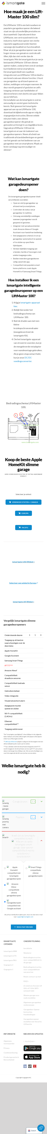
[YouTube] (34, 1066)
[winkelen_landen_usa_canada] (23, 506)
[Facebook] (25, 1066)
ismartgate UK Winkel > (23, 602)
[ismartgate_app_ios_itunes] (33, 1057)
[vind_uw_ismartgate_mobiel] (23, 777)
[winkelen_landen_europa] (23, 517)
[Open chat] (41, 1128)
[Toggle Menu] (43, 3)
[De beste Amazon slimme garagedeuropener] (23, 549)
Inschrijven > (30, 1041)
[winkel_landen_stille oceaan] (24, 532)
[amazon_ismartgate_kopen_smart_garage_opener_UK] (23, 589)
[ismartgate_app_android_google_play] (33, 1048)
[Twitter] (29, 1066)
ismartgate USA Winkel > (23, 562)
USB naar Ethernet (11, 741)
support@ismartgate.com (25, 917)
